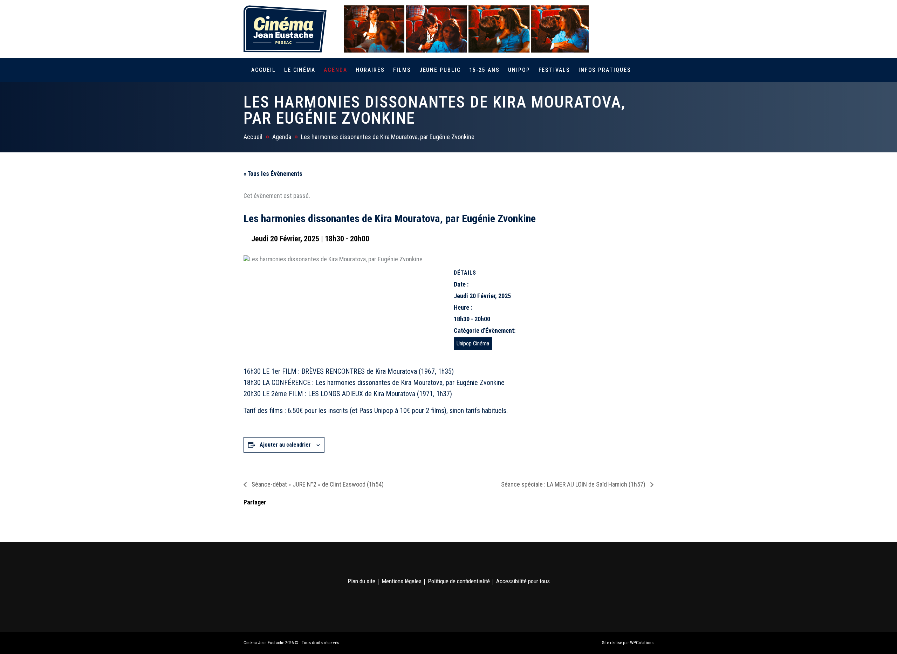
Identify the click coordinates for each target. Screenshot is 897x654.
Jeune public (440, 70)
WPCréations (641, 642)
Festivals (554, 70)
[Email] (293, 515)
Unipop (519, 70)
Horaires (370, 70)
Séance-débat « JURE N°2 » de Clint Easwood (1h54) (317, 484)
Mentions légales (402, 581)
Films (402, 70)
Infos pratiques (604, 70)
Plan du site (361, 581)
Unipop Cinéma (473, 343)
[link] (609, 29)
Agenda (335, 70)
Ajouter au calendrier (285, 444)
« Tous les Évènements (273, 173)
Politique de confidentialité (459, 581)
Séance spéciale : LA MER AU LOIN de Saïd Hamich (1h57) (574, 484)
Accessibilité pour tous (523, 581)
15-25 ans (484, 70)
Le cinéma (299, 70)
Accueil (263, 70)
